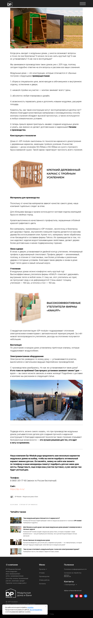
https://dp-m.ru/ (17, 489)
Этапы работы (44, 580)
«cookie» (30, 607)
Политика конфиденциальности (75, 569)
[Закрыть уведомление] (46, 606)
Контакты (42, 584)
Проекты (42, 569)
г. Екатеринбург (69, 584)
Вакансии (67, 576)
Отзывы (42, 573)
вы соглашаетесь (36, 610)
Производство (44, 576)
